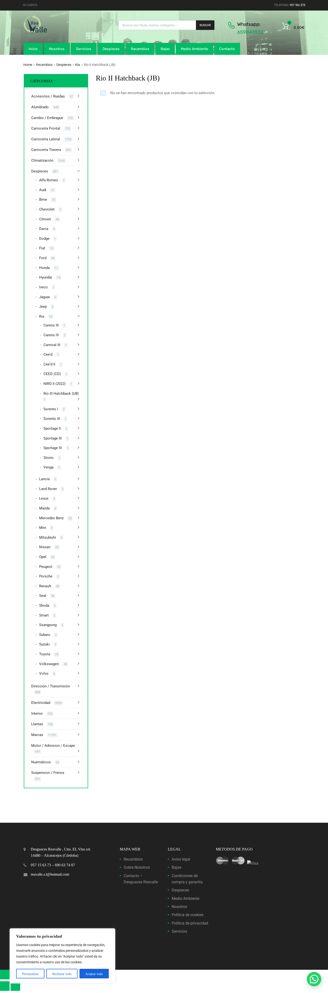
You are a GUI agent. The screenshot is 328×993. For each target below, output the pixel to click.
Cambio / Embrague (47, 118)
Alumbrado (40, 107)
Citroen (45, 219)
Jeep (43, 306)
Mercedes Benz (51, 518)
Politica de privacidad (190, 923)
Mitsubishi (47, 537)
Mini (42, 527)
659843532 (250, 32)
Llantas (37, 724)
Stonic (48, 458)
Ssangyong (48, 625)
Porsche (45, 576)
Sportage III (52, 438)
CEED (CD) (52, 374)
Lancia (44, 479)
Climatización (42, 160)
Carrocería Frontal (45, 128)
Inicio (33, 49)
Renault (45, 586)
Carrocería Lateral (45, 139)
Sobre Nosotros (137, 867)
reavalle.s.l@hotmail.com (50, 874)
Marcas (37, 735)
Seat (42, 596)
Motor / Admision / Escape (53, 745)
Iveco (43, 287)
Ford (42, 258)
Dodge (44, 238)
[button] (314, 979)
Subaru (44, 635)
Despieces (111, 49)
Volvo (44, 673)
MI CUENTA (30, 5)
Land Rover (48, 489)
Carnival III (51, 345)
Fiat (42, 248)
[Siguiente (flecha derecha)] (15, 986)
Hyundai (45, 277)
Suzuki (44, 644)
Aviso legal (181, 859)
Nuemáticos (41, 762)
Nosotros (57, 49)
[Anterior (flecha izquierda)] (5, 986)
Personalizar (30, 974)
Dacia (43, 229)
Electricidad (40, 703)
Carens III (51, 325)
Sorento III (51, 419)
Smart (44, 615)
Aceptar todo (94, 974)
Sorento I (50, 409)
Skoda (44, 605)
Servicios (83, 49)
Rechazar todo (62, 974)
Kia (77, 65)
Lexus (44, 498)
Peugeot (45, 567)
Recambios (140, 49)
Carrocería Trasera (46, 150)
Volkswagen (49, 664)
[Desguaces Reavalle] (48, 32)
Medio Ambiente (194, 49)
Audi (42, 190)
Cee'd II (49, 364)
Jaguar (44, 297)
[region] (62, 955)
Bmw (43, 199)
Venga (48, 467)
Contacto (227, 49)
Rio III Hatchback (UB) (61, 393)
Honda (44, 268)
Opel (42, 557)
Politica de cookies (187, 915)
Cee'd (47, 354)
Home (27, 65)
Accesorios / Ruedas (48, 96)
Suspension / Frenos (47, 772)
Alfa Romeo (48, 180)
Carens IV (51, 335)
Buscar (205, 25)
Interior (37, 713)
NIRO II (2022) (54, 384)
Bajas (165, 49)
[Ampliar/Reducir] (5, 974)
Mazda (44, 508)
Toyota (44, 654)
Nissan (44, 547)
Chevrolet (47, 209)
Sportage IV (52, 448)
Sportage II (52, 428)
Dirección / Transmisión (50, 686)
